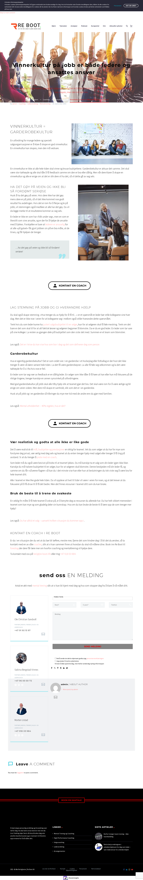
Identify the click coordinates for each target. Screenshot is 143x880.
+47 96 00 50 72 (23, 681)
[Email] (43, 634)
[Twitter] (55, 668)
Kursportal (95, 26)
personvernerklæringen (95, 658)
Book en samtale (71, 800)
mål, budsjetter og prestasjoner (48, 449)
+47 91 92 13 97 (23, 630)
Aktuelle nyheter (116, 26)
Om (104, 26)
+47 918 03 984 (23, 731)
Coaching (22, 104)
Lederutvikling (33, 104)
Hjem (54, 26)
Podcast (84, 26)
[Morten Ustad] (29, 719)
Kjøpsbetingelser (71, 870)
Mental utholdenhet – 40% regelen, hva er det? (43, 405)
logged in (20, 773)
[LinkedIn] (22, 634)
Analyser (74, 26)
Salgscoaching (59, 842)
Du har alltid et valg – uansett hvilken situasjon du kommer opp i (52, 520)
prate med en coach (46, 457)
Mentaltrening (45, 104)
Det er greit (131, 6)
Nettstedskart (96, 869)
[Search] (127, 26)
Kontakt (62, 869)
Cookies (72, 869)
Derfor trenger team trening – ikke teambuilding (116, 835)
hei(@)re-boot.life (42, 554)
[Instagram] (26, 634)
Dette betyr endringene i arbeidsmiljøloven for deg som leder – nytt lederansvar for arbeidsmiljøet (117, 847)
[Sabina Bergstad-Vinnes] (29, 668)
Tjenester (63, 26)
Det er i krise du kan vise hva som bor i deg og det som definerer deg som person (59, 344)
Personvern (83, 869)
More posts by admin (70, 689)
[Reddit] (67, 668)
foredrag (14, 548)
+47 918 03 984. (68, 554)
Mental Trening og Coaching (64, 833)
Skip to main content (7, 13)
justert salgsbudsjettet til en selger (60, 324)
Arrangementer (59, 851)
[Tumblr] (61, 668)
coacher (38, 544)
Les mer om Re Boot (49, 869)
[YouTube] (132, 869)
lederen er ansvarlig (55, 224)
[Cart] (132, 26)
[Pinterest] (58, 668)
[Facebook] (16, 634)
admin (14, 104)
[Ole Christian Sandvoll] (29, 618)
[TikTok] (29, 634)
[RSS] (32, 634)
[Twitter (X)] (19, 634)
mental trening (39, 585)
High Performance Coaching (64, 838)
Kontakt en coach (69, 285)
